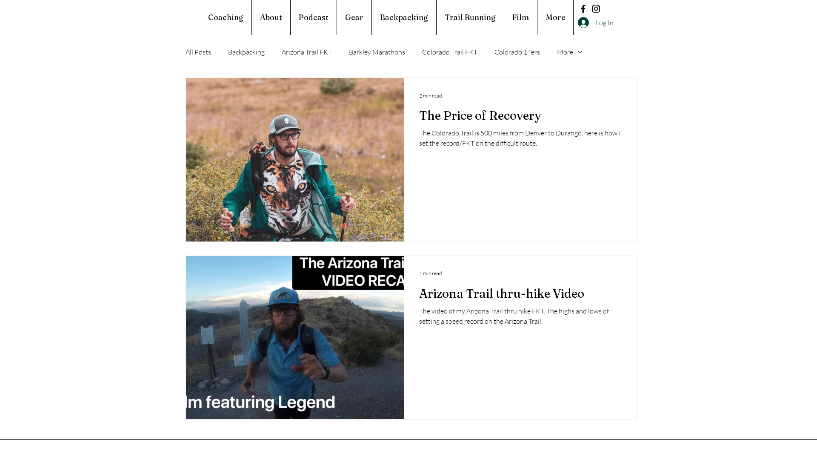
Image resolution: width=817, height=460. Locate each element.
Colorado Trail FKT (449, 52)
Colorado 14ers (517, 52)
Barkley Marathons (377, 52)
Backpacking (246, 52)
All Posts (198, 52)
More (565, 52)
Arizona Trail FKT (307, 52)
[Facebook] (583, 8)
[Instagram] (596, 8)
